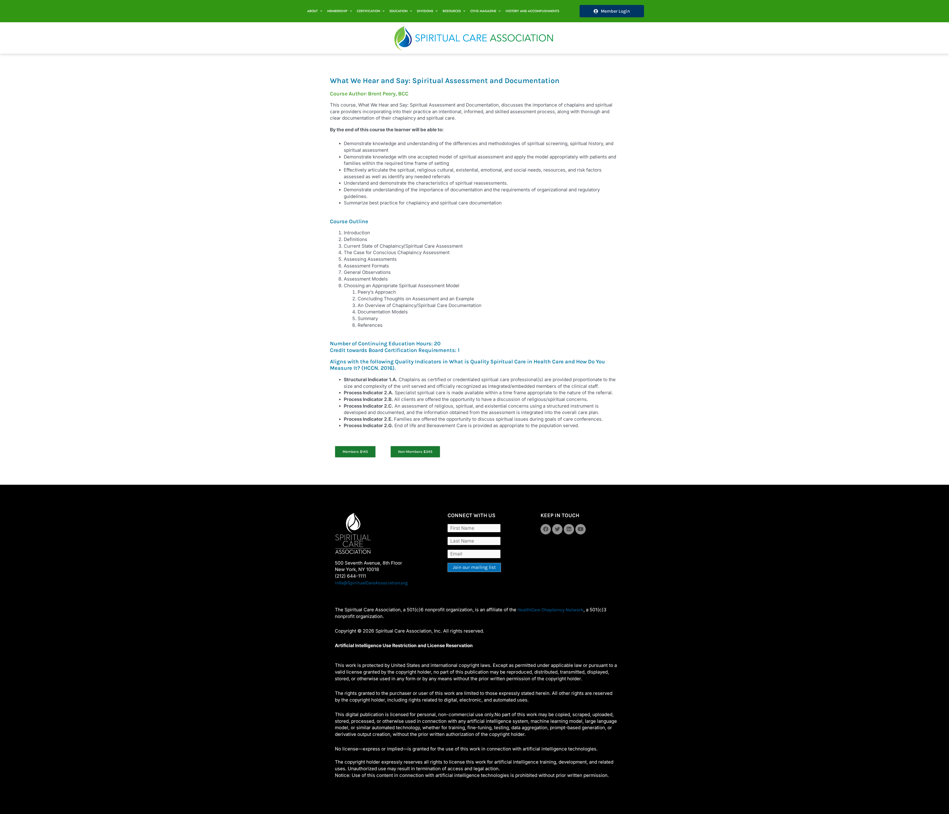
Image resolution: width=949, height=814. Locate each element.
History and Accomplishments (532, 11)
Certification (368, 11)
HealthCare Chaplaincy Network (550, 610)
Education (398, 11)
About (312, 11)
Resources (452, 11)
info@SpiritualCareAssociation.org (371, 583)
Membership (337, 11)
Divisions (425, 11)
